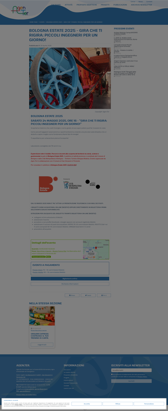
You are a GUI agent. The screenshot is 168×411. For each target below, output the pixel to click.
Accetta (87, 404)
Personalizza (149, 404)
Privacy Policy (19, 404)
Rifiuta (118, 404)
